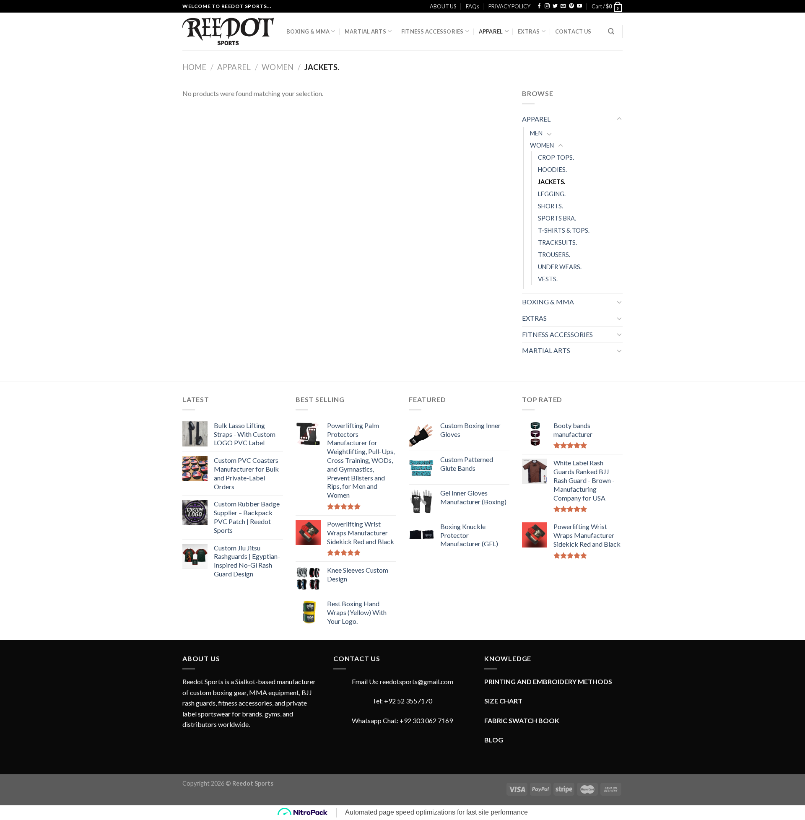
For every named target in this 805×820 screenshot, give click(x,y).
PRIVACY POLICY (509, 6)
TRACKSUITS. (557, 242)
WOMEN (277, 67)
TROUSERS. (554, 254)
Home (194, 67)
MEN (536, 133)
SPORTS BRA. (557, 218)
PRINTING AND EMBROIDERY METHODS (548, 681)
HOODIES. (552, 169)
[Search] (611, 31)
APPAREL (491, 31)
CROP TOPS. (556, 157)
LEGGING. (552, 193)
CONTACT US (573, 31)
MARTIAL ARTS (365, 31)
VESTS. (548, 279)
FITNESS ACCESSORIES (432, 31)
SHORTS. (550, 206)
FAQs (472, 6)
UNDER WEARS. (560, 266)
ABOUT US (443, 6)
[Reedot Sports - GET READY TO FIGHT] (228, 31)
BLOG (493, 740)
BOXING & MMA (308, 31)
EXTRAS (529, 31)
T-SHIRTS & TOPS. (563, 230)
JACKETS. (551, 181)
